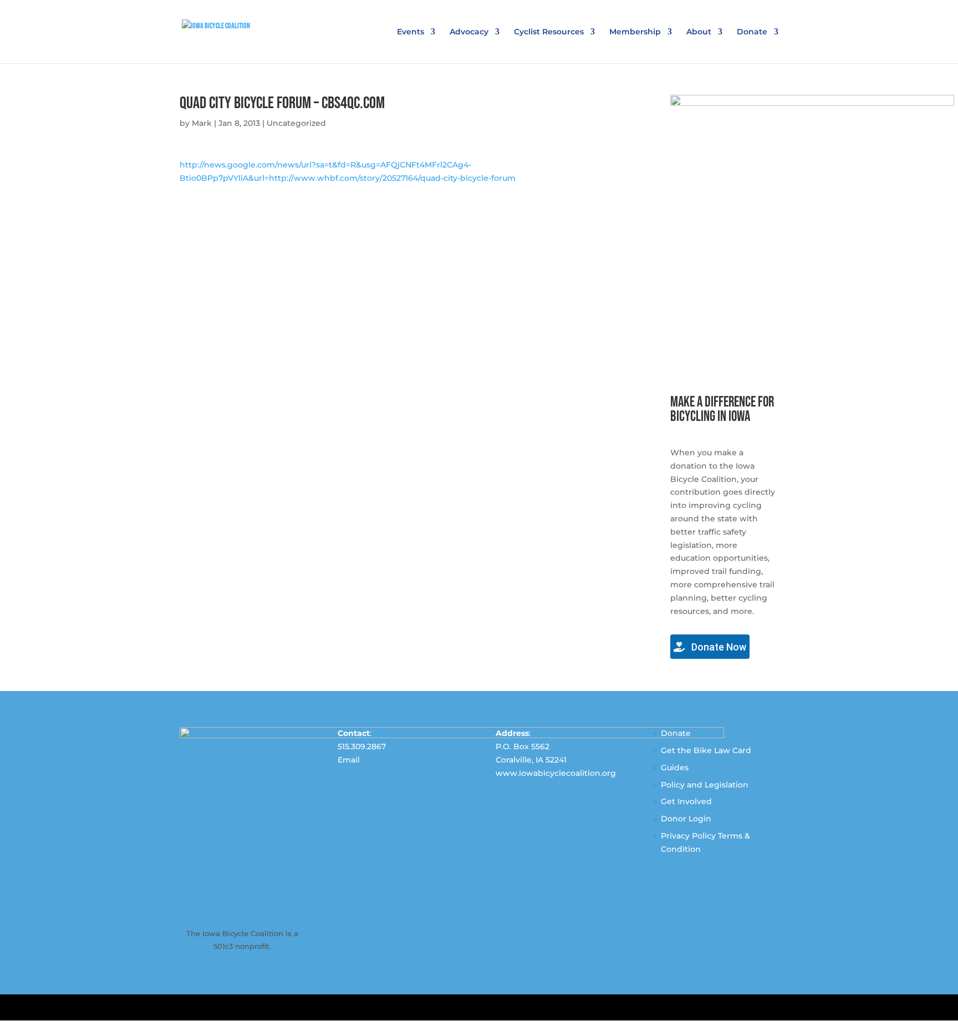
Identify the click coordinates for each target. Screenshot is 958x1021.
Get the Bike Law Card (706, 750)
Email (349, 760)
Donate (752, 32)
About (698, 32)
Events (410, 32)
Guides (675, 768)
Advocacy (469, 32)
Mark (202, 123)
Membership (635, 32)
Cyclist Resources (549, 32)
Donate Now (717, 647)
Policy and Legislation (704, 785)
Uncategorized (296, 123)
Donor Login (686, 819)
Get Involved (686, 801)
